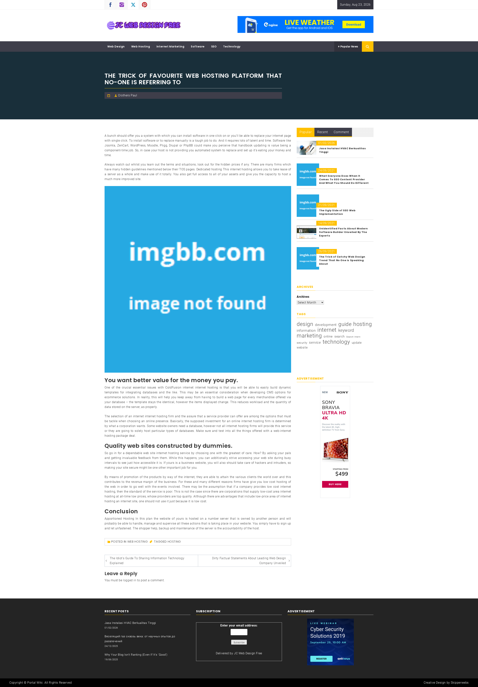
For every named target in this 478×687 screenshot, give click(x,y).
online (328, 336)
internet (326, 329)
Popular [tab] (305, 132)
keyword (346, 330)
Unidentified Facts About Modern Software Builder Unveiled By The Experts (343, 232)
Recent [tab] (322, 132)
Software (198, 46)
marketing (309, 335)
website (302, 347)
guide (344, 324)
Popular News (349, 46)
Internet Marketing (170, 46)
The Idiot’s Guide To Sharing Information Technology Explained (147, 560)
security (302, 342)
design (305, 324)
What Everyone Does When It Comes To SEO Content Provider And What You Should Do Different (344, 179)
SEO (214, 46)
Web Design (116, 46)
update (357, 342)
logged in (129, 580)
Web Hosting (140, 46)
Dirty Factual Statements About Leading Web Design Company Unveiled (249, 560)
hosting (174, 541)
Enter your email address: (239, 625)
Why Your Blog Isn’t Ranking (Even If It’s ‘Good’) (136, 654)
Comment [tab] (341, 132)
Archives (303, 296)
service (315, 342)
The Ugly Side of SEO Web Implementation (337, 212)
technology (336, 341)
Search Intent (353, 337)
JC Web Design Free (248, 653)
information (306, 330)
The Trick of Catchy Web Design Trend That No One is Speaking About (342, 260)
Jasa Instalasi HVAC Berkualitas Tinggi (130, 623)
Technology (231, 46)
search (339, 336)
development (326, 325)
